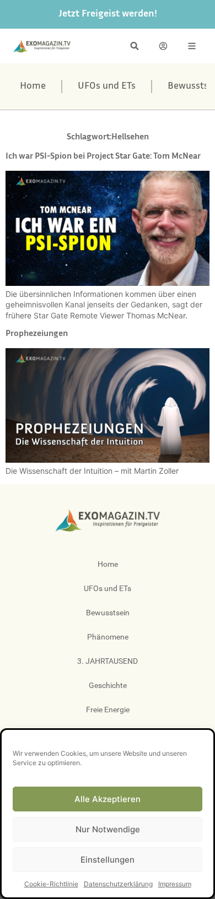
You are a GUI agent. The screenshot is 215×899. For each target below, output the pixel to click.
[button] (134, 46)
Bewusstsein (108, 612)
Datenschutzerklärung (118, 884)
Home (33, 86)
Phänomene (107, 636)
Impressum (174, 884)
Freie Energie (108, 709)
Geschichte (108, 685)
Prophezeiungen (37, 334)
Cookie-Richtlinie (51, 884)
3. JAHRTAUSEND (107, 661)
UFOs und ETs (107, 86)
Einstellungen (107, 859)
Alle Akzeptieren (107, 799)
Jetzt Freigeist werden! (107, 14)
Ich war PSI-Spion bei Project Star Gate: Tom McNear (103, 156)
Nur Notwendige (108, 829)
